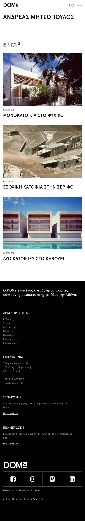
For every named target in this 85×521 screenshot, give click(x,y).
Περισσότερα (10, 413)
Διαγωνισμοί (10, 327)
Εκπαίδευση (10, 343)
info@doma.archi (13, 383)
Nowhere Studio (29, 491)
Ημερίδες (8, 335)
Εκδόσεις (8, 319)
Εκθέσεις (8, 339)
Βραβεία (8, 331)
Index (6, 323)
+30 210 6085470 (13, 379)
